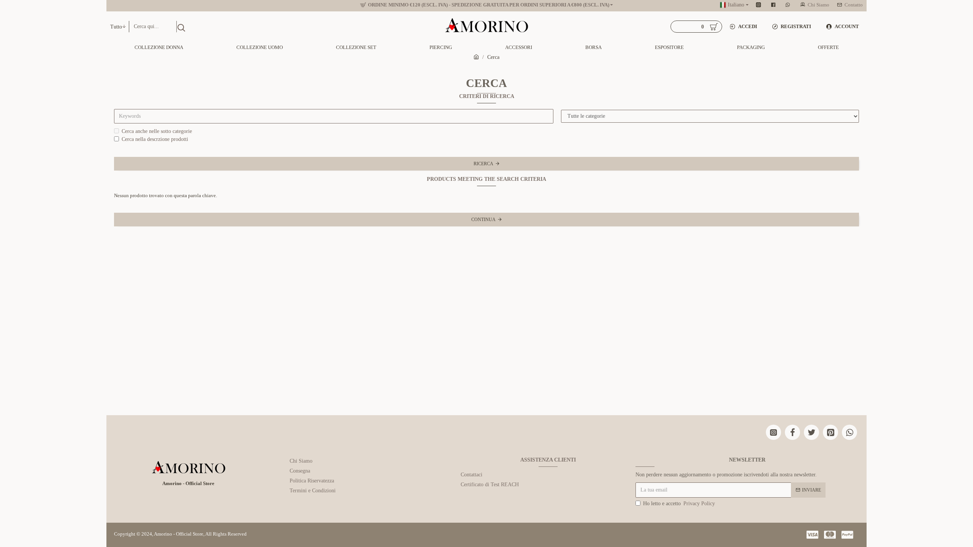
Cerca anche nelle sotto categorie (157, 131)
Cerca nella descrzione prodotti (155, 139)
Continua (483, 219)
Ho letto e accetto (679, 503)
